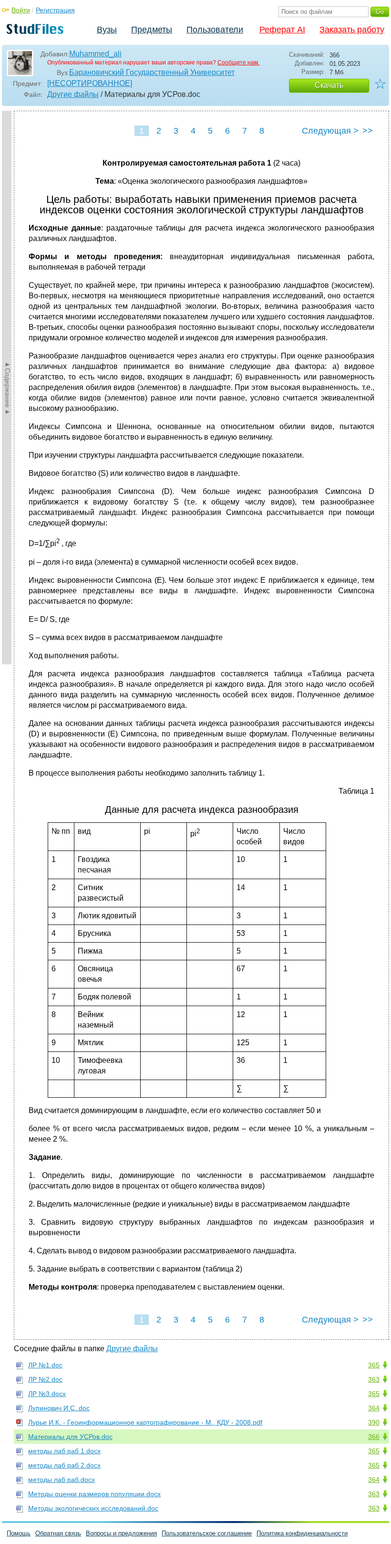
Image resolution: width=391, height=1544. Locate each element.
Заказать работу (351, 29)
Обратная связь (58, 1533)
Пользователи (214, 29)
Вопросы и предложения (121, 1533)
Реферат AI (282, 29)
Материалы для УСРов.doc (70, 1436)
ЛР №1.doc (45, 1365)
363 (374, 1379)
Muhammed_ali (95, 54)
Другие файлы (73, 94)
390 (374, 1422)
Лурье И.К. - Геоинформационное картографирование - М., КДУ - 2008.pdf (145, 1422)
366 (374, 1436)
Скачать (329, 85)
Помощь (19, 1533)
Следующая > (330, 131)
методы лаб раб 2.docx (64, 1465)
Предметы (151, 29)
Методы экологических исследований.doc (93, 1508)
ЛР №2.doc (45, 1379)
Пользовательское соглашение (207, 1533)
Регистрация (55, 10)
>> (367, 131)
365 (374, 1365)
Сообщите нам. (238, 62)
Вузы (107, 29)
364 (374, 1408)
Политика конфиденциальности (302, 1533)
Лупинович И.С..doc (59, 1408)
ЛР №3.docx (47, 1393)
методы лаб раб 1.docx (64, 1451)
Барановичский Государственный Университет (152, 72)
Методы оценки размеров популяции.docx (94, 1494)
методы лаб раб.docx (61, 1479)
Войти (20, 10)
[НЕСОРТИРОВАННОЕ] (89, 83)
